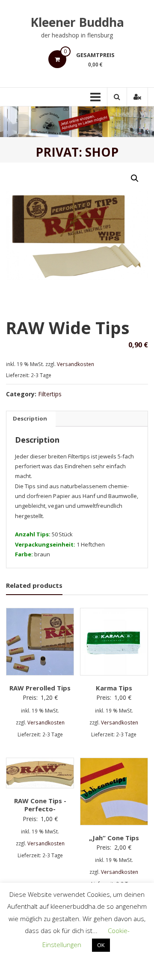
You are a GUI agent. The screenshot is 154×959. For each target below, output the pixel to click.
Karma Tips (114, 688)
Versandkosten (75, 364)
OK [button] (101, 945)
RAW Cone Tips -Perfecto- (40, 804)
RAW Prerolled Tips (40, 688)
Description (30, 418)
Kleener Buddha (77, 22)
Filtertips (50, 394)
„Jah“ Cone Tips (114, 837)
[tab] (30, 419)
